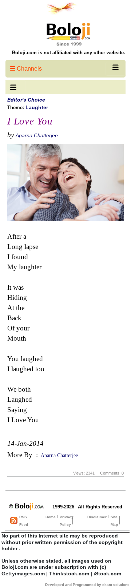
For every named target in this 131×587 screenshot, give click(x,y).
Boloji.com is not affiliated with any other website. (68, 52)
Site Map (114, 521)
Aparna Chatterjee (37, 135)
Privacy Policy (67, 521)
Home (50, 517)
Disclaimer (97, 517)
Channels (28, 69)
